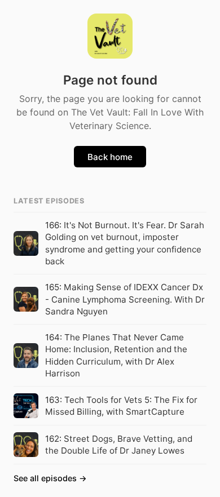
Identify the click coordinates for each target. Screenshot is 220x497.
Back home (110, 157)
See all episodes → (50, 478)
